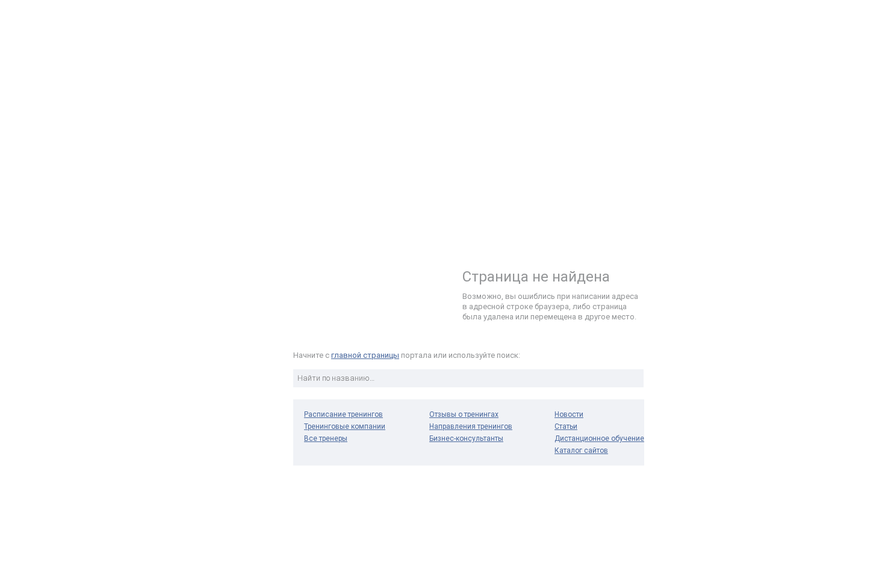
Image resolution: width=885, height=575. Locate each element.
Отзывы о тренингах (463, 414)
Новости (568, 414)
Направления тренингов (470, 426)
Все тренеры (325, 438)
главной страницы (365, 355)
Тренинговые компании (344, 426)
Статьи (565, 426)
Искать (633, 378)
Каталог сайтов (581, 450)
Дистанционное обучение (599, 438)
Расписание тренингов (343, 414)
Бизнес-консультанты (466, 438)
